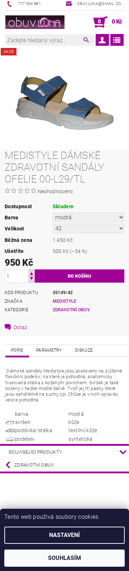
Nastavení (64, 535)
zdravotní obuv (71, 309)
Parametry (49, 350)
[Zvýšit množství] (31, 272)
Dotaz (21, 327)
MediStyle (65, 301)
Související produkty (35, 452)
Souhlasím (64, 558)
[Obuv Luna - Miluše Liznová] (34, 22)
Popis (17, 350)
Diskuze (84, 350)
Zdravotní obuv (34, 465)
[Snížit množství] (31, 279)
